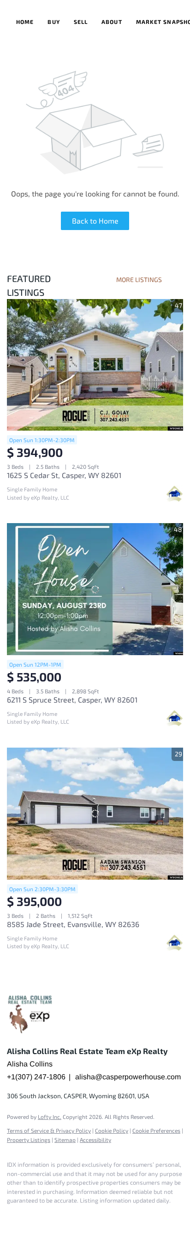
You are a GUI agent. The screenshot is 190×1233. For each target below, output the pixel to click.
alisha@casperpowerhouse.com (128, 1077)
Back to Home (95, 220)
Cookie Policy (111, 1130)
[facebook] (11, 1214)
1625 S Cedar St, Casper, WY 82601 (64, 475)
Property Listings (28, 1139)
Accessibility (95, 1139)
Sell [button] (81, 21)
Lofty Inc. (49, 1116)
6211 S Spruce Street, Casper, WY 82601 (72, 699)
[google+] (30, 1214)
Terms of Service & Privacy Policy (49, 1130)
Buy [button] (53, 21)
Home (25, 21)
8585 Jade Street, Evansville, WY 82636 (73, 924)
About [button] (111, 21)
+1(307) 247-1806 (36, 1077)
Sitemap (65, 1139)
